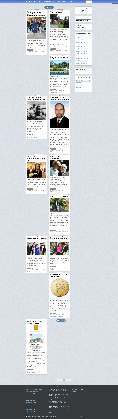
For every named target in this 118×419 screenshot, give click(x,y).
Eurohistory (78, 82)
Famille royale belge (81, 46)
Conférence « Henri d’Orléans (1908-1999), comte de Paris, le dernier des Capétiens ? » (58, 390)
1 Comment (38, 372)
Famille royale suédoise (81, 63)
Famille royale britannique (82, 48)
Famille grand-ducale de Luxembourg (34, 389)
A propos (70, 1)
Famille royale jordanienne (82, 58)
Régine (29, 371)
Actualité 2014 (36, 371)
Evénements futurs (46, 1)
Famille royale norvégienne (82, 60)
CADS (81, 416)
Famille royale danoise (81, 51)
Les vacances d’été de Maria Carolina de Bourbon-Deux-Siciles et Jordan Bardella (58, 411)
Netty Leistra (79, 85)
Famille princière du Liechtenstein (33, 393)
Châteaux (28, 372)
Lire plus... (29, 369)
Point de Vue (79, 87)
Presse (59, 1)
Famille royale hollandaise (82, 56)
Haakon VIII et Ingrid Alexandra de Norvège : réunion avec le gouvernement (58, 402)
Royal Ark (78, 89)
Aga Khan (42, 371)
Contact (54, 1)
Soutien (64, 1)
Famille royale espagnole (82, 53)
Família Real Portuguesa (82, 71)
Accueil (29, 416)
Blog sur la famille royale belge (83, 80)
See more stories (61, 320)
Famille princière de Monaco (82, 40)
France (32, 372)
